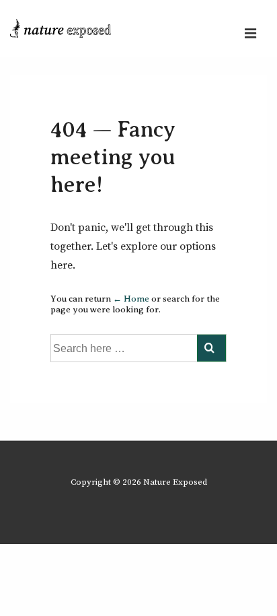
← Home (131, 299)
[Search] (211, 348)
